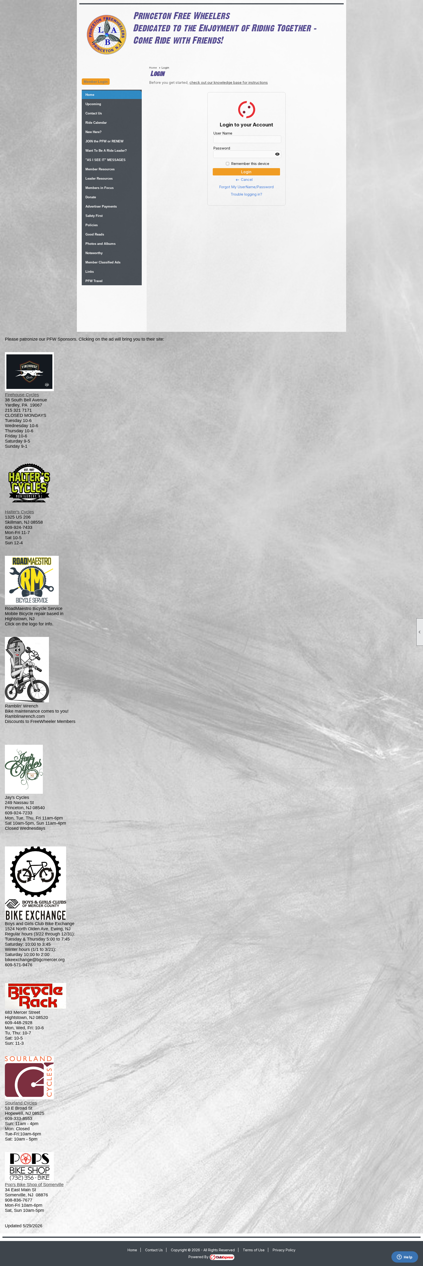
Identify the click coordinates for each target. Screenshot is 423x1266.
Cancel (244, 179)
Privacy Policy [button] (284, 1250)
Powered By (199, 1257)
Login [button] (246, 171)
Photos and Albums (100, 244)
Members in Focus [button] (99, 188)
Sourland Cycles (21, 1103)
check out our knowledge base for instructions (228, 82)
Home (89, 95)
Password (221, 148)
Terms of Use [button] (254, 1250)
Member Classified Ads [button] (102, 262)
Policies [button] (91, 225)
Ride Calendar (96, 122)
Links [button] (89, 271)
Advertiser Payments (101, 206)
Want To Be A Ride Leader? (106, 150)
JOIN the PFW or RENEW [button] (104, 141)
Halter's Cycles (19, 511)
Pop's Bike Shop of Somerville (34, 1184)
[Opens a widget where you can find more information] (404, 1257)
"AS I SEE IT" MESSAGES (105, 160)
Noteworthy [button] (94, 253)
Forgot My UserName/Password (246, 187)
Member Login (96, 82)
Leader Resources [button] (99, 178)
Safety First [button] (94, 216)
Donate (90, 197)
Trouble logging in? (246, 194)
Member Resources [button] (100, 169)
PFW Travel (94, 281)
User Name (222, 133)
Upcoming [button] (93, 104)
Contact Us (93, 113)
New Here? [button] (93, 132)
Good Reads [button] (94, 234)
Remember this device (250, 163)
